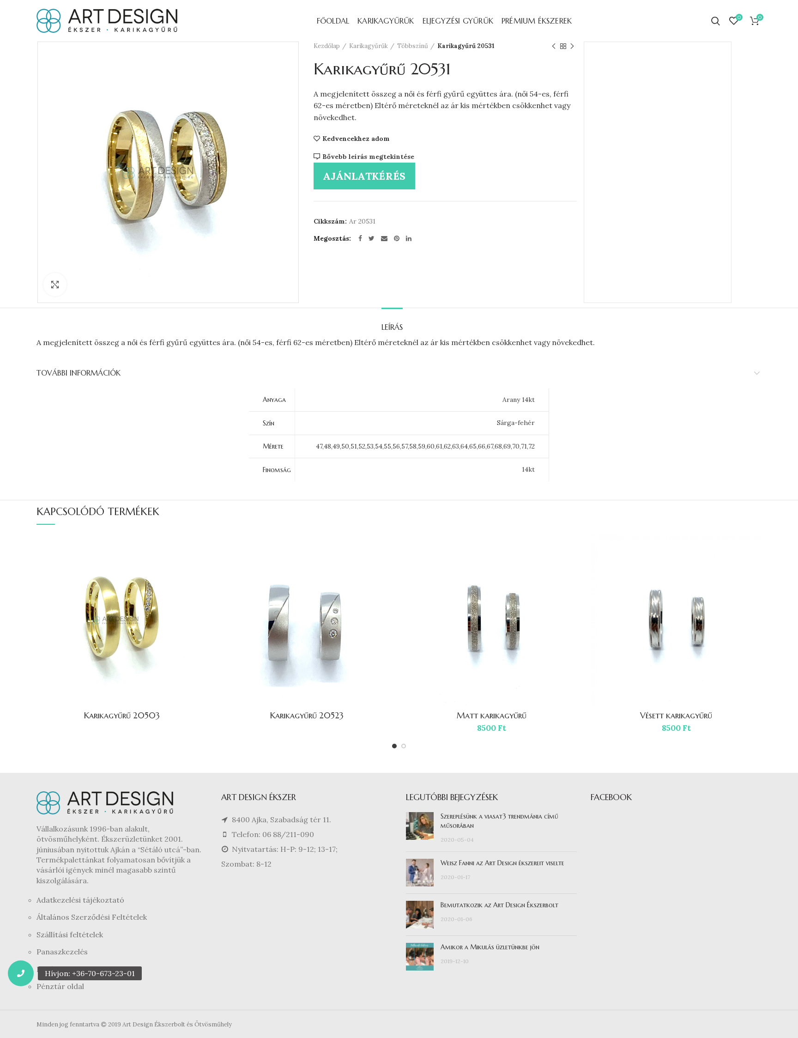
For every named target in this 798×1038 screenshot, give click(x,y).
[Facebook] (360, 238)
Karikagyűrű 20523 (307, 715)
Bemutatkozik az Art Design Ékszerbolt (499, 905)
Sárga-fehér (516, 423)
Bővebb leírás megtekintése (368, 156)
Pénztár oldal (60, 986)
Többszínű (412, 46)
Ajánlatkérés (364, 176)
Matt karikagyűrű (491, 715)
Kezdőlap (327, 46)
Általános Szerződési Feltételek (91, 917)
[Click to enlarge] (54, 284)
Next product (572, 46)
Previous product (553, 46)
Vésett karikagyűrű (676, 715)
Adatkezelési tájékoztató (80, 899)
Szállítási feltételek (69, 934)
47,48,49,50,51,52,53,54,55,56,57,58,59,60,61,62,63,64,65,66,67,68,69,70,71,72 (425, 446)
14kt (528, 469)
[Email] (384, 238)
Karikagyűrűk (368, 46)
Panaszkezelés (62, 951)
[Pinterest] (397, 238)
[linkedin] (409, 238)
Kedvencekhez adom (356, 138)
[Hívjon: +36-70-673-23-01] (21, 973)
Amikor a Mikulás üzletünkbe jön (490, 947)
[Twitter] (371, 238)
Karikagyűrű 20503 (122, 715)
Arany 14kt (518, 399)
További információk (78, 372)
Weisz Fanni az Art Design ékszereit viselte (502, 863)
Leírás (392, 327)
